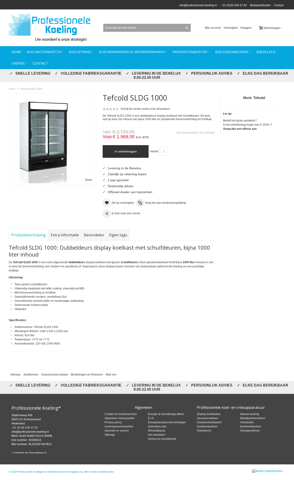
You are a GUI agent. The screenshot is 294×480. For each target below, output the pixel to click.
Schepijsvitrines (250, 430)
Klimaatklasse (156, 430)
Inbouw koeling (249, 414)
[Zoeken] (187, 28)
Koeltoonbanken (207, 426)
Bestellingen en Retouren (87, 374)
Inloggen (246, 27)
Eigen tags (118, 234)
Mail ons (111, 374)
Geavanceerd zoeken (54, 374)
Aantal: (154, 151)
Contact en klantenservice (121, 414)
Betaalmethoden (260, 5)
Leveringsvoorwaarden (119, 426)
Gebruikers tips (157, 426)
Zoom (88, 179)
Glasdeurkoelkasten (209, 422)
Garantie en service (117, 430)
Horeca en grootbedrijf (162, 438)
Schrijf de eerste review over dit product (145, 108)
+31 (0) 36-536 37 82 (24, 427)
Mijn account (213, 27)
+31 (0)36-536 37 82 (233, 5)
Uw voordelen (156, 434)
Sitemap (15, 374)
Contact (279, 5)
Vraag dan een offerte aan (240, 128)
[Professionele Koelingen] (52, 28)
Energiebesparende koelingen (167, 422)
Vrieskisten (247, 422)
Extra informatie (65, 234)
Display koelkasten (208, 414)
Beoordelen (94, 234)
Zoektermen (30, 374)
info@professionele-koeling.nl (198, 5)
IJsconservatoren (207, 418)
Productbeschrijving (28, 234)
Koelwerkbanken (250, 426)
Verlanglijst (230, 27)
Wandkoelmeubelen (252, 418)
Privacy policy (113, 422)
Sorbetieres (204, 430)
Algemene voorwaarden (120, 418)
